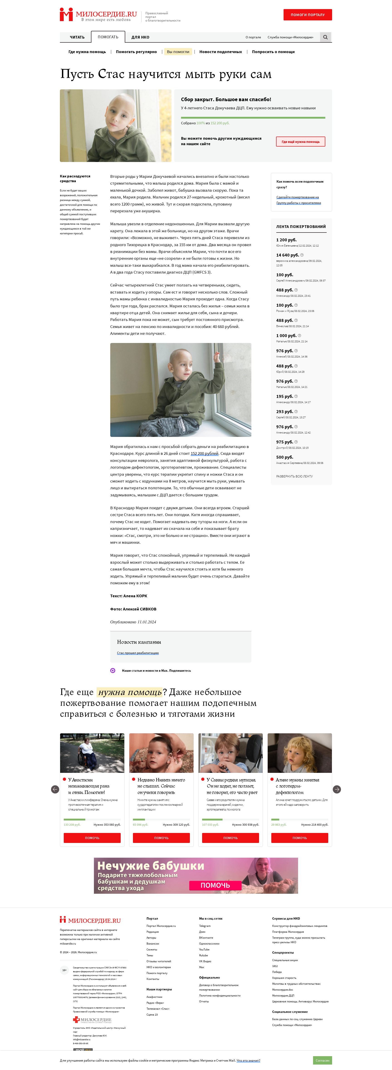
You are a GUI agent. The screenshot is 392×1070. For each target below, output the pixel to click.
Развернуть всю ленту (294, 476)
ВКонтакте (206, 938)
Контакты (153, 979)
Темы (150, 955)
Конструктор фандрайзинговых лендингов (299, 926)
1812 (275, 966)
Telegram (205, 926)
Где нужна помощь (87, 51)
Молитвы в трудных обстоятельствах (296, 984)
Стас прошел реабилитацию (138, 653)
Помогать (108, 36)
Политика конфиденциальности (219, 995)
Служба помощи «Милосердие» (290, 37)
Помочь (92, 838)
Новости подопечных (220, 51)
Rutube (203, 955)
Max (201, 967)
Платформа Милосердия (288, 932)
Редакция (153, 932)
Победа (277, 972)
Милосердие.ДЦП (283, 995)
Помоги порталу (308, 14)
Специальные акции (285, 960)
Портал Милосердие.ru (161, 926)
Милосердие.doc (282, 990)
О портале (253, 37)
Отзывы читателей (159, 961)
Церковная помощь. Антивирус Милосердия (300, 1001)
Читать (77, 37)
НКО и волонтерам (159, 967)
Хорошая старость (284, 978)
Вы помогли (178, 51)
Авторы (151, 938)
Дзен (202, 932)
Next (337, 790)
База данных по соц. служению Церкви (297, 1019)
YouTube (204, 949)
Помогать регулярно (136, 51)
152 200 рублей (204, 453)
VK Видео (205, 961)
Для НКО (140, 37)
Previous (55, 790)
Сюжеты (152, 949)
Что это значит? (248, 1060)
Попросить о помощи (273, 51)
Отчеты (204, 1001)
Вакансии (153, 943)
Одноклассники (209, 943)
